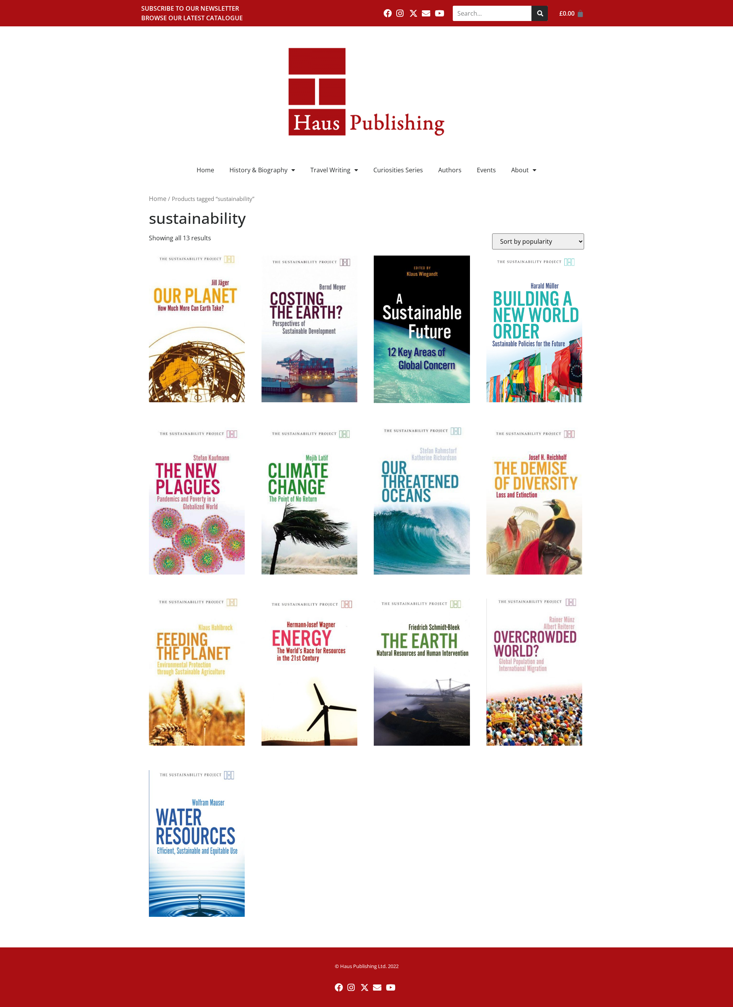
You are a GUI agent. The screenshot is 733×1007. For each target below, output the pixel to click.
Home (205, 170)
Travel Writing (330, 170)
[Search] (539, 13)
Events (486, 170)
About (520, 170)
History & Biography (258, 170)
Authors (450, 170)
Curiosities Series (398, 170)
